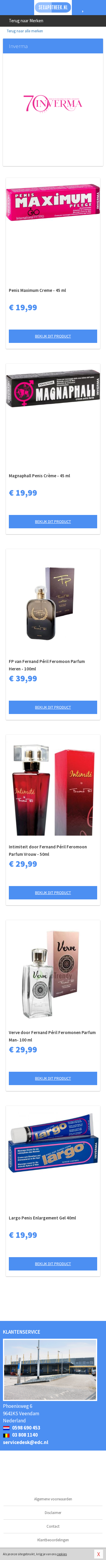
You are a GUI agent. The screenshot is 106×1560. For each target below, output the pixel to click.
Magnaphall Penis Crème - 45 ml (39, 475)
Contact (53, 1526)
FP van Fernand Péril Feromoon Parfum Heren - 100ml (47, 665)
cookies (62, 1554)
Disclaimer (53, 1512)
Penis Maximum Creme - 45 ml (37, 290)
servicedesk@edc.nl (25, 1442)
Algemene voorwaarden (53, 1499)
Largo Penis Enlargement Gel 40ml (42, 1218)
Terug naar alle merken (24, 31)
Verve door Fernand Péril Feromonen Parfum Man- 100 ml (52, 1036)
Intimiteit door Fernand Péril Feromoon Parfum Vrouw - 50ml (48, 850)
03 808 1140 (24, 1435)
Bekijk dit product (53, 336)
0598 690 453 (25, 1427)
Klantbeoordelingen (53, 1539)
